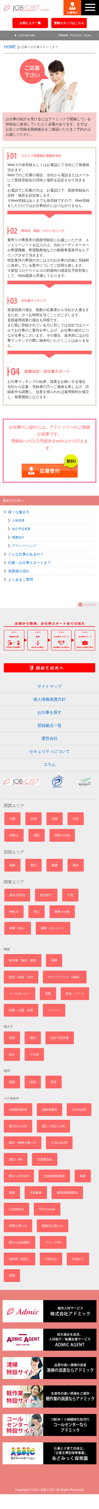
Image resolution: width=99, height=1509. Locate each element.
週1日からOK (18, 1126)
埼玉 (37, 911)
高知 (76, 865)
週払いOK (15, 1159)
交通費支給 (44, 1159)
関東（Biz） (17, 928)
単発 (54, 1082)
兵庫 (55, 819)
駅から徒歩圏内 (19, 1242)
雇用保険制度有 (67, 1192)
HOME (10, 47)
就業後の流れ (18, 571)
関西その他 (62, 835)
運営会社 (49, 738)
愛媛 (55, 865)
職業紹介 (18, 537)
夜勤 (12, 1275)
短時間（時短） (19, 1259)
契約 (33, 1038)
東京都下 (46, 895)
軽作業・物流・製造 (22, 960)
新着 (83, 1176)
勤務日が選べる (52, 1226)
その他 (34, 1054)
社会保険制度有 (54, 1176)
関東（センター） (53, 928)
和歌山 (14, 835)
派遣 (12, 1038)
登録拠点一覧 (49, 725)
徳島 (12, 865)
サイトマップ (49, 686)
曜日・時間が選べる (22, 1143)
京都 (33, 819)
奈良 (76, 819)
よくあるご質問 (20, 579)
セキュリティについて (49, 751)
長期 (12, 1082)
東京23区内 (17, 895)
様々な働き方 (18, 512)
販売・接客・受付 (21, 977)
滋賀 (37, 835)
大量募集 (36, 1192)
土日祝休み (16, 1209)
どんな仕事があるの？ (26, 554)
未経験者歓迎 (18, 1109)
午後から (78, 1259)
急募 (12, 1192)
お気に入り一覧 (30, 23)
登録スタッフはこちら (69, 23)
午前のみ (51, 1259)
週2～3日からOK (53, 1126)
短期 (33, 1082)
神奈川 (14, 911)
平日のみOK (47, 1209)
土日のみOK (59, 1143)
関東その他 (62, 911)
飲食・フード (75, 993)
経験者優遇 (49, 1109)
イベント (54, 1010)
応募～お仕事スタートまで (29, 563)
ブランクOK (53, 1242)
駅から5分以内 (19, 1176)
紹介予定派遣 (21, 529)
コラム (49, 764)
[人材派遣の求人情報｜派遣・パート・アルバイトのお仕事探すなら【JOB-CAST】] (25, 5)
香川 (33, 865)
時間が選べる (18, 1226)
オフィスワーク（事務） (64, 977)
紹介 (12, 1054)
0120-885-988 (26, 35)
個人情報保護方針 (49, 699)
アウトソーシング (24, 546)
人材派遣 (18, 520)
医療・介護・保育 (21, 1010)
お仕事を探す (49, 712)
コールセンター (19, 993)
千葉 (70, 895)
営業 (48, 993)
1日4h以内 (79, 1109)
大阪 (12, 819)
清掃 (54, 960)
